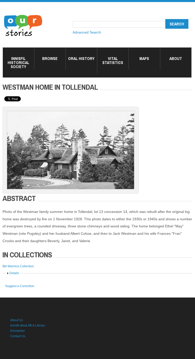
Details (14, 273)
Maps (144, 58)
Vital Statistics (112, 60)
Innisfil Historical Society (18, 62)
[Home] (23, 15)
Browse (50, 58)
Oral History (81, 58)
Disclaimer (17, 331)
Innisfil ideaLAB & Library (27, 325)
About (175, 58)
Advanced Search (87, 32)
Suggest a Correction (19, 286)
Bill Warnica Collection (18, 266)
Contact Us (17, 336)
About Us (16, 320)
